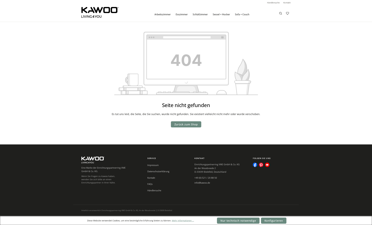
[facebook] (255, 165)
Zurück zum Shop (186, 124)
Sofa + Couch (242, 14)
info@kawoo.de (202, 182)
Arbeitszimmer (162, 14)
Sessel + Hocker (221, 14)
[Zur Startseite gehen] (99, 12)
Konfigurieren (273, 220)
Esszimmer (182, 14)
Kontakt (287, 2)
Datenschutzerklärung (158, 171)
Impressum (153, 165)
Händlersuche (273, 2)
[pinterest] (261, 165)
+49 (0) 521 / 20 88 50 (205, 177)
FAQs (150, 184)
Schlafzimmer (200, 14)
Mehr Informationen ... (183, 220)
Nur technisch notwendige (238, 220)
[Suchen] (280, 13)
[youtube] (267, 165)
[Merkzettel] (287, 13)
